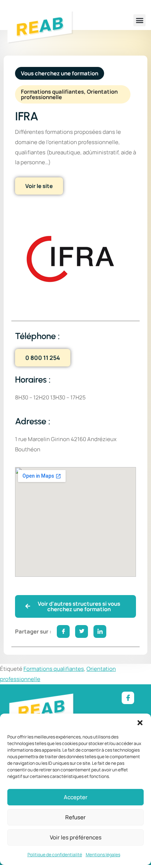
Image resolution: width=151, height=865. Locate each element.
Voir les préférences (76, 837)
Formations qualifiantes (53, 669)
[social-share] (63, 631)
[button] (140, 722)
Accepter (76, 797)
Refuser (75, 817)
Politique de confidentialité (54, 854)
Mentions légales (103, 854)
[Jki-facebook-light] (128, 698)
